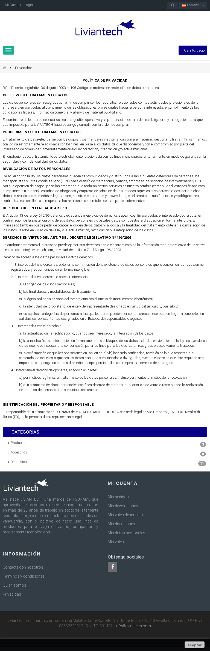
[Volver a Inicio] (4, 68)
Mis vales (116, 542)
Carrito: (194, 50)
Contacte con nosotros (23, 567)
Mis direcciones (121, 524)
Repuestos (107, 462)
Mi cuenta (123, 483)
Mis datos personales (126, 533)
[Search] (173, 5)
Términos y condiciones (24, 576)
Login (28, 5)
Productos (107, 443)
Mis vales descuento (125, 515)
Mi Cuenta (13, 5)
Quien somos (14, 585)
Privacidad (12, 594)
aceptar (195, 645)
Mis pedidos (118, 497)
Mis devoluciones (123, 506)
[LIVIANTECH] (105, 28)
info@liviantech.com (133, 626)
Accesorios (107, 453)
